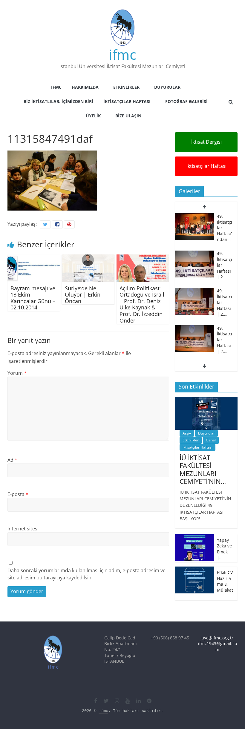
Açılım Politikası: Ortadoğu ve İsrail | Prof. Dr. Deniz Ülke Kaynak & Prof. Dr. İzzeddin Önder (142, 304)
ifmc (122, 54)
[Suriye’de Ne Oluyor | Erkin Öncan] (88, 258)
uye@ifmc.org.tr (217, 638)
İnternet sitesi (23, 528)
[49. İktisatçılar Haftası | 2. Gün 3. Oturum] (194, 225)
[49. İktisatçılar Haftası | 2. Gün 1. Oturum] (194, 299)
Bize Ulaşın (128, 116)
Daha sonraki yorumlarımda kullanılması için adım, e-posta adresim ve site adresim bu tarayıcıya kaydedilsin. (86, 574)
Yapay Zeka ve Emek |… (224, 549)
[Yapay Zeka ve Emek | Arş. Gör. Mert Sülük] (194, 537)
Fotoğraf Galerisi (186, 101)
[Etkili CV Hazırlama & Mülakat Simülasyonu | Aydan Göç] (194, 570)
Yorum (17, 373)
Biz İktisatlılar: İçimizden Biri (58, 101)
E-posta (17, 494)
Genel (211, 440)
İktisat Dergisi (206, 142)
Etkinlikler (126, 87)
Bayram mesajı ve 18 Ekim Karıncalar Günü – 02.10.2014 (32, 298)
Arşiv (187, 433)
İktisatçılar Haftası (127, 101)
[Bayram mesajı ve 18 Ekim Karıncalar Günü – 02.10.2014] (33, 258)
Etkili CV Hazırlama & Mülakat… (225, 584)
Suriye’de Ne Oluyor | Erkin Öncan (82, 295)
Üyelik (93, 116)
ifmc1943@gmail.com (217, 646)
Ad (12, 460)
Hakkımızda (85, 87)
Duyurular (167, 87)
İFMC (56, 87)
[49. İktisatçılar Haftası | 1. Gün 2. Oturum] (194, 337)
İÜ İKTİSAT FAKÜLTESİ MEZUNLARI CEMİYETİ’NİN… (203, 469)
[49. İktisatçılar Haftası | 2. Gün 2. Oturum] (194, 262)
